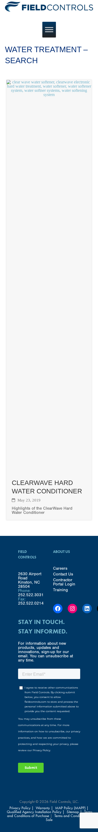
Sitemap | (74, 811)
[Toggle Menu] (49, 29)
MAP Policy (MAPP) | (72, 808)
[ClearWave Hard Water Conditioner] (49, 471)
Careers (60, 568)
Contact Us (63, 574)
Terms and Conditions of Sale (68, 817)
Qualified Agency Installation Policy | (36, 811)
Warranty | (45, 808)
